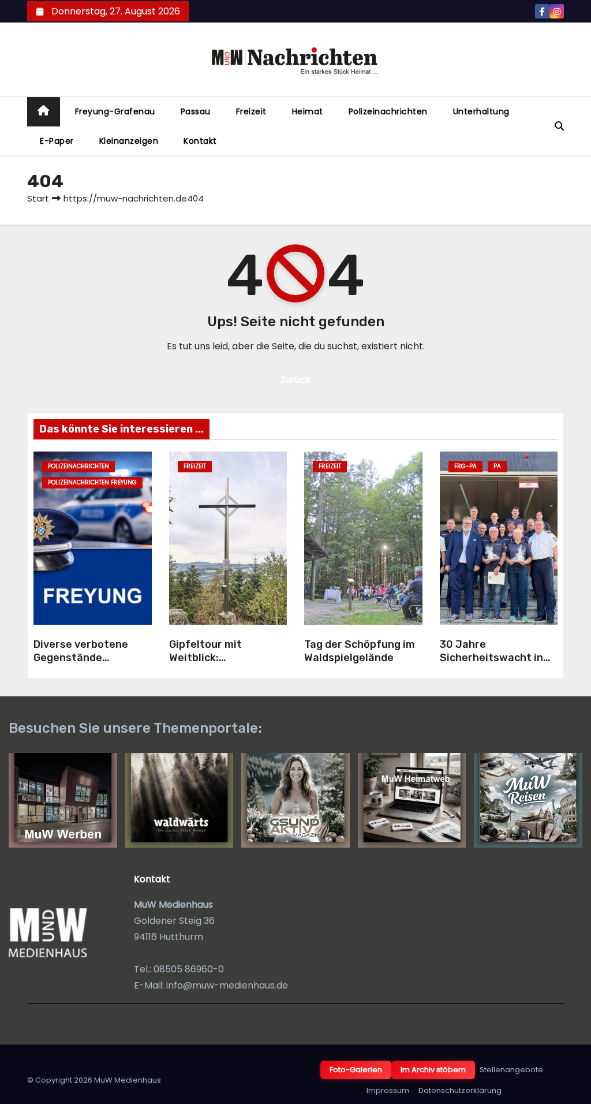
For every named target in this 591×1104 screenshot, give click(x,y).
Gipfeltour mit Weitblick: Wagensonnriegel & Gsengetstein (218, 664)
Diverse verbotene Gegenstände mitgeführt (80, 657)
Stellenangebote (511, 1069)
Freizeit (251, 111)
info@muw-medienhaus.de (227, 985)
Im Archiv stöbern (433, 1069)
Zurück (295, 379)
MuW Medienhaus (127, 1080)
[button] (559, 126)
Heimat (307, 111)
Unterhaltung (481, 111)
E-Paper (57, 141)
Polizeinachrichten (388, 111)
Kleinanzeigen (129, 141)
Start (38, 198)
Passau (196, 111)
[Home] (43, 111)
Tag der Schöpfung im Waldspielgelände (359, 651)
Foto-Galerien (356, 1069)
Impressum (387, 1090)
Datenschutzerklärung (460, 1090)
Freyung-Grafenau (115, 111)
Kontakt (200, 141)
